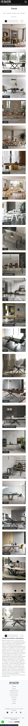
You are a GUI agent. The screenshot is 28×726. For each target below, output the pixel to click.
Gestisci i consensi (14, 725)
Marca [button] (4, 13)
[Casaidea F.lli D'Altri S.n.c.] (6, 1)
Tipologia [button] (22, 13)
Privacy (2, 725)
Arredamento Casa (14, 4)
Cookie (6, 725)
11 (21, 21)
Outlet (14, 701)
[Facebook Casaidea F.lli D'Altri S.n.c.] (16, 712)
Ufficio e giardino (14, 694)
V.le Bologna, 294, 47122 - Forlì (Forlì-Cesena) (14, 709)
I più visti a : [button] (14, 16)
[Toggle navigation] (25, 2)
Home (8, 4)
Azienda (14, 686)
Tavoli (19, 4)
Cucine (14, 688)
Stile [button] (18, 13)
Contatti (14, 703)
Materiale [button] (14, 13)
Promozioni (14, 697)
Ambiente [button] (9, 13)
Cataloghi (14, 699)
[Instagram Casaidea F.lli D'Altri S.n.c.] (21, 712)
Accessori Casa (14, 692)
